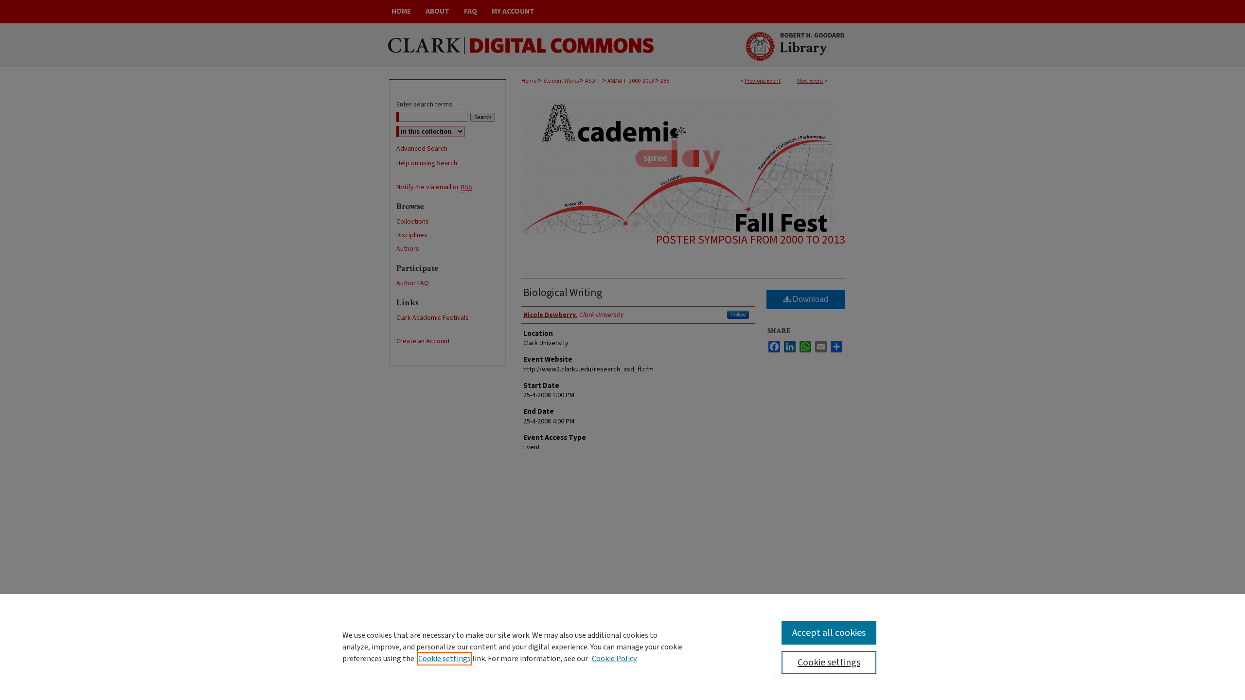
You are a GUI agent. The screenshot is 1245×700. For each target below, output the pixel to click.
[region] (622, 646)
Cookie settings (444, 658)
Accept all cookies (829, 633)
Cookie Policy (614, 658)
